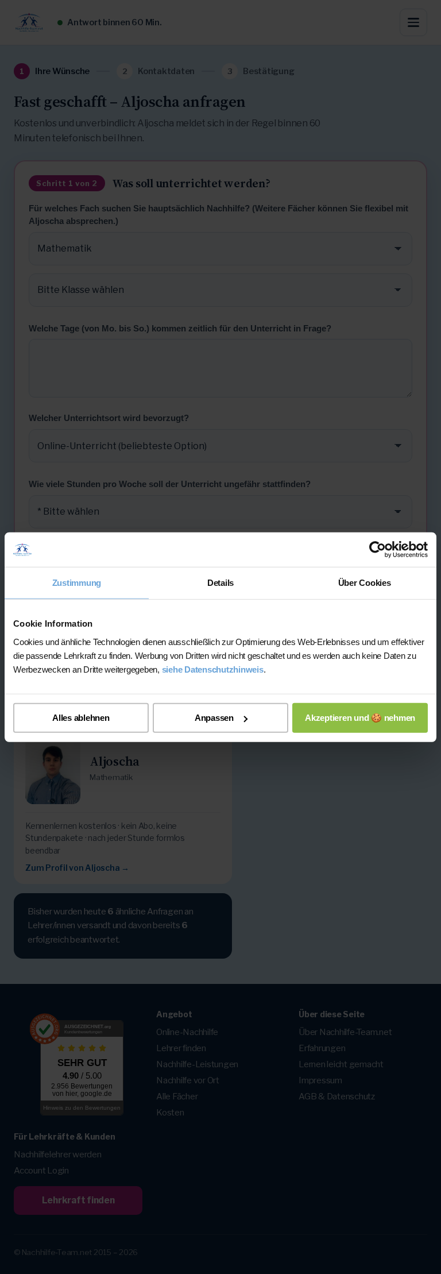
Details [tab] (220, 583)
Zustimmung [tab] (77, 583)
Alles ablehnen (81, 718)
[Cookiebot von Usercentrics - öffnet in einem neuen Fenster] (377, 549)
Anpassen (214, 718)
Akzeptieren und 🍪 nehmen (360, 717)
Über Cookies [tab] (364, 583)
